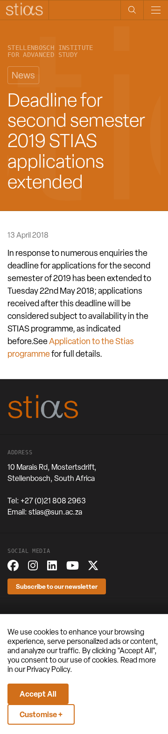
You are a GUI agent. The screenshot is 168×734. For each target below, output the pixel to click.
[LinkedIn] (52, 565)
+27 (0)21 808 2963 (53, 501)
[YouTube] (72, 565)
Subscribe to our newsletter (57, 586)
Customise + (41, 714)
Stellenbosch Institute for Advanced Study (50, 51)
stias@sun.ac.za (55, 512)
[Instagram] (33, 565)
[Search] (131, 10)
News (23, 75)
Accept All (38, 694)
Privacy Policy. (49, 669)
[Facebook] (13, 565)
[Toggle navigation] (155, 10)
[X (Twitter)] (93, 565)
